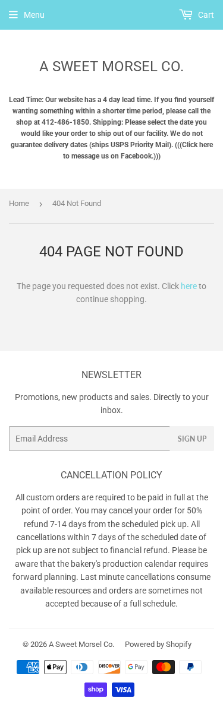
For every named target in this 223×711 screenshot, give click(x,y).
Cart (205, 15)
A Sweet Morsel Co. (111, 66)
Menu (34, 15)
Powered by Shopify (158, 644)
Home (19, 203)
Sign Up (192, 438)
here (189, 286)
